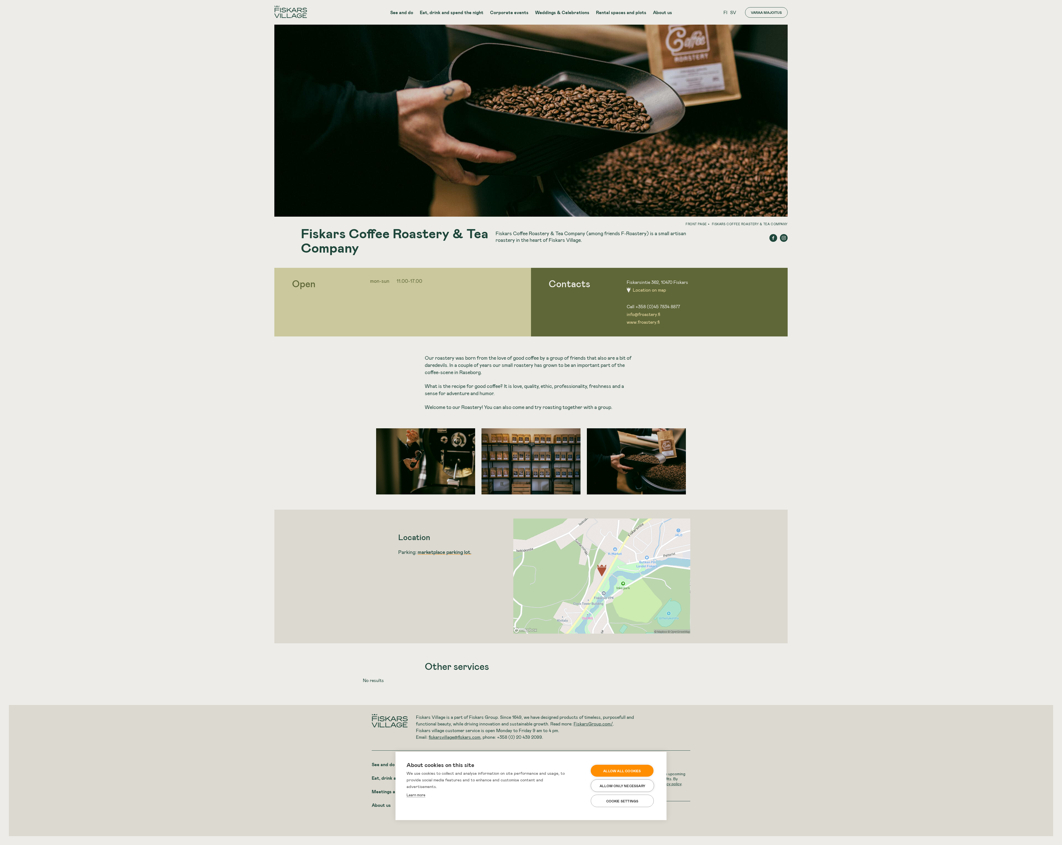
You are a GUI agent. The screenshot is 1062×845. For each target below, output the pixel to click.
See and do (401, 12)
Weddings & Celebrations (562, 12)
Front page (696, 224)
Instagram (784, 238)
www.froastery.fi (643, 322)
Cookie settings (622, 801)
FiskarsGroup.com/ (593, 723)
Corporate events (509, 12)
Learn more (416, 795)
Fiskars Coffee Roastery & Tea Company (750, 224)
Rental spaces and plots (621, 12)
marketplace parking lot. (444, 552)
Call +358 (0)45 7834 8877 (653, 306)
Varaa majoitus (766, 12)
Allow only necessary (622, 786)
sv (733, 12)
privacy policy (669, 783)
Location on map (649, 289)
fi (725, 12)
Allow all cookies (622, 771)
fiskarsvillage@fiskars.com (454, 737)
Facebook (773, 238)
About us (662, 12)
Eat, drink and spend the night (451, 12)
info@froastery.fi (643, 314)
